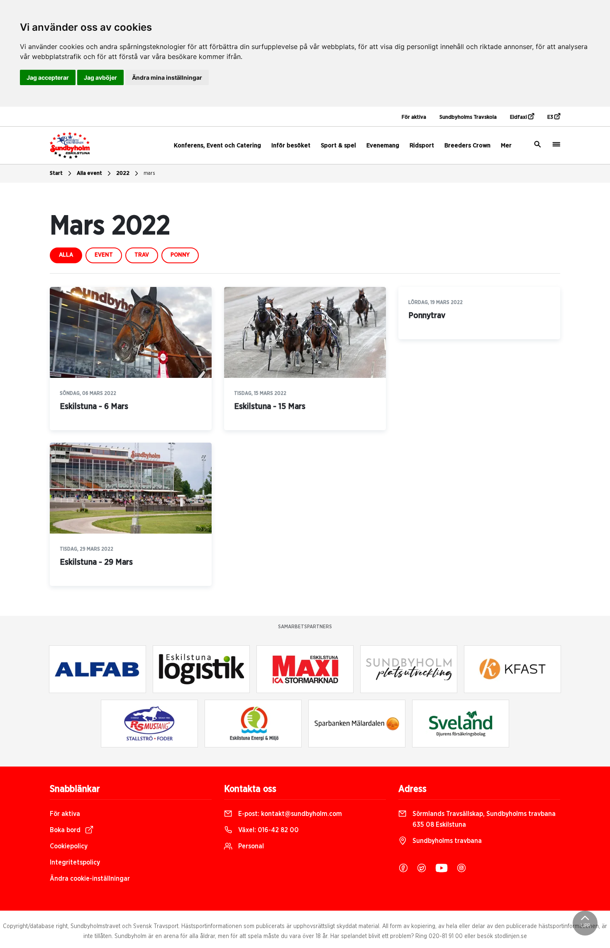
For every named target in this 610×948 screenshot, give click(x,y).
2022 (122, 173)
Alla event (89, 173)
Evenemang (382, 145)
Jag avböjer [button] (100, 77)
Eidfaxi (519, 117)
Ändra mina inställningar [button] (167, 77)
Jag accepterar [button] (48, 77)
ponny (180, 255)
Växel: (268, 830)
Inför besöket (290, 145)
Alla (66, 255)
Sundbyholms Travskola (468, 117)
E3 (550, 117)
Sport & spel (338, 145)
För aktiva (414, 117)
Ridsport (422, 145)
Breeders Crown (467, 145)
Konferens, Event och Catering (217, 145)
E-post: (289, 814)
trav (141, 255)
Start (56, 173)
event (104, 255)
